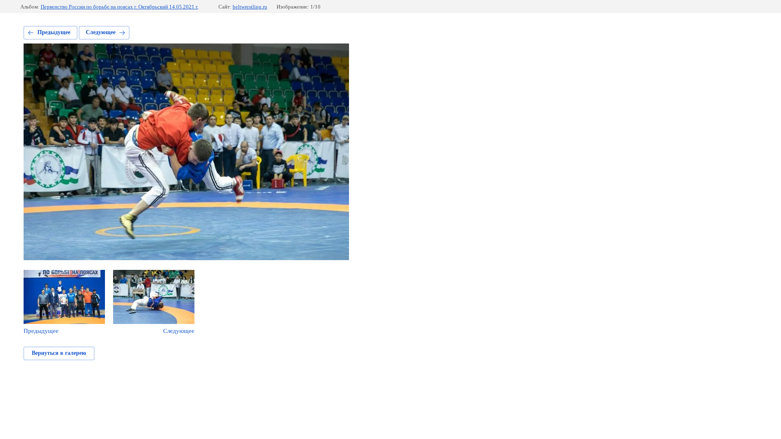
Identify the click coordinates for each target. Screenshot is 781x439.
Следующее (101, 32)
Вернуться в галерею (59, 353)
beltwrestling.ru (250, 7)
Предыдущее (53, 32)
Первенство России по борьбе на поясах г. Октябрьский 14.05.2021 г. (120, 7)
